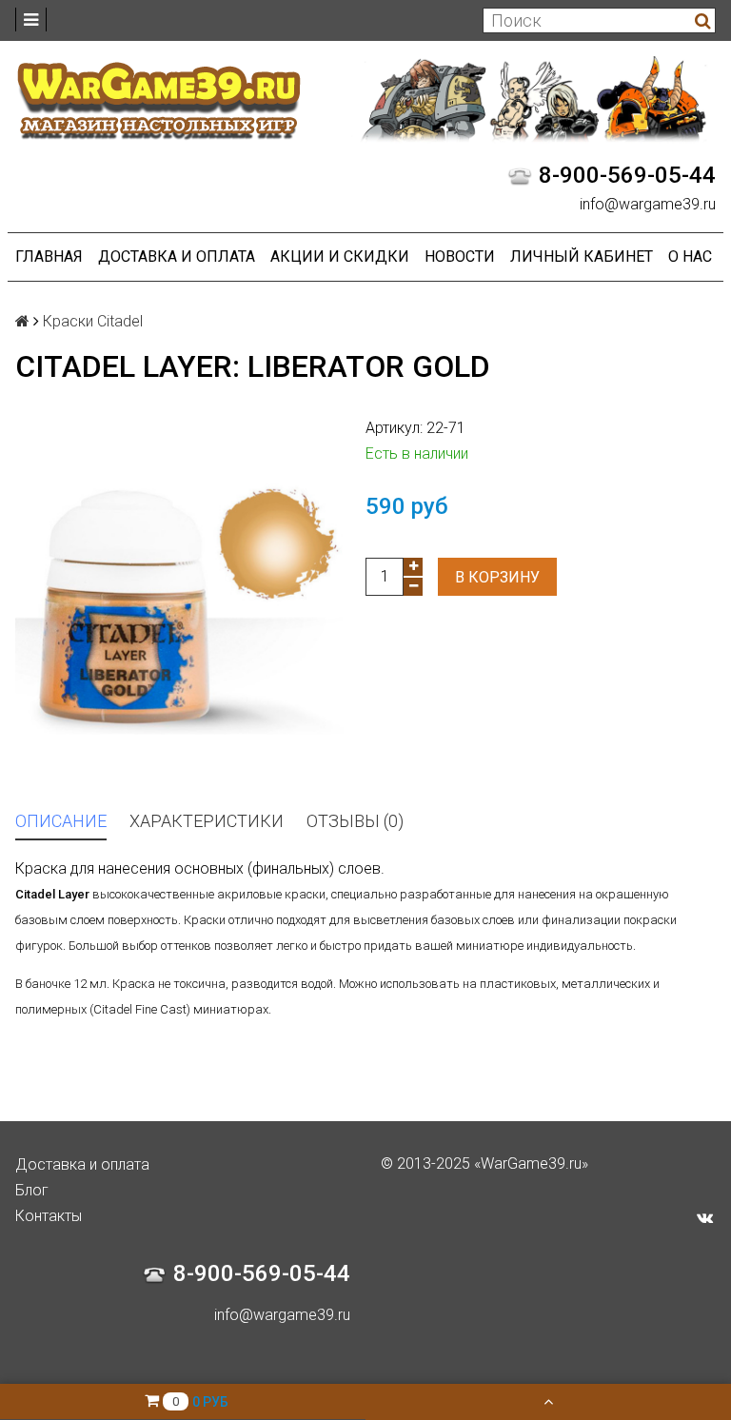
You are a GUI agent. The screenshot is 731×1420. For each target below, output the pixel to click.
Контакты (48, 1216)
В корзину (497, 577)
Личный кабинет (581, 256)
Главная (49, 256)
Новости (460, 256)
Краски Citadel (93, 321)
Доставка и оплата (176, 256)
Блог (32, 1190)
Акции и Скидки (339, 256)
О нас (690, 256)
